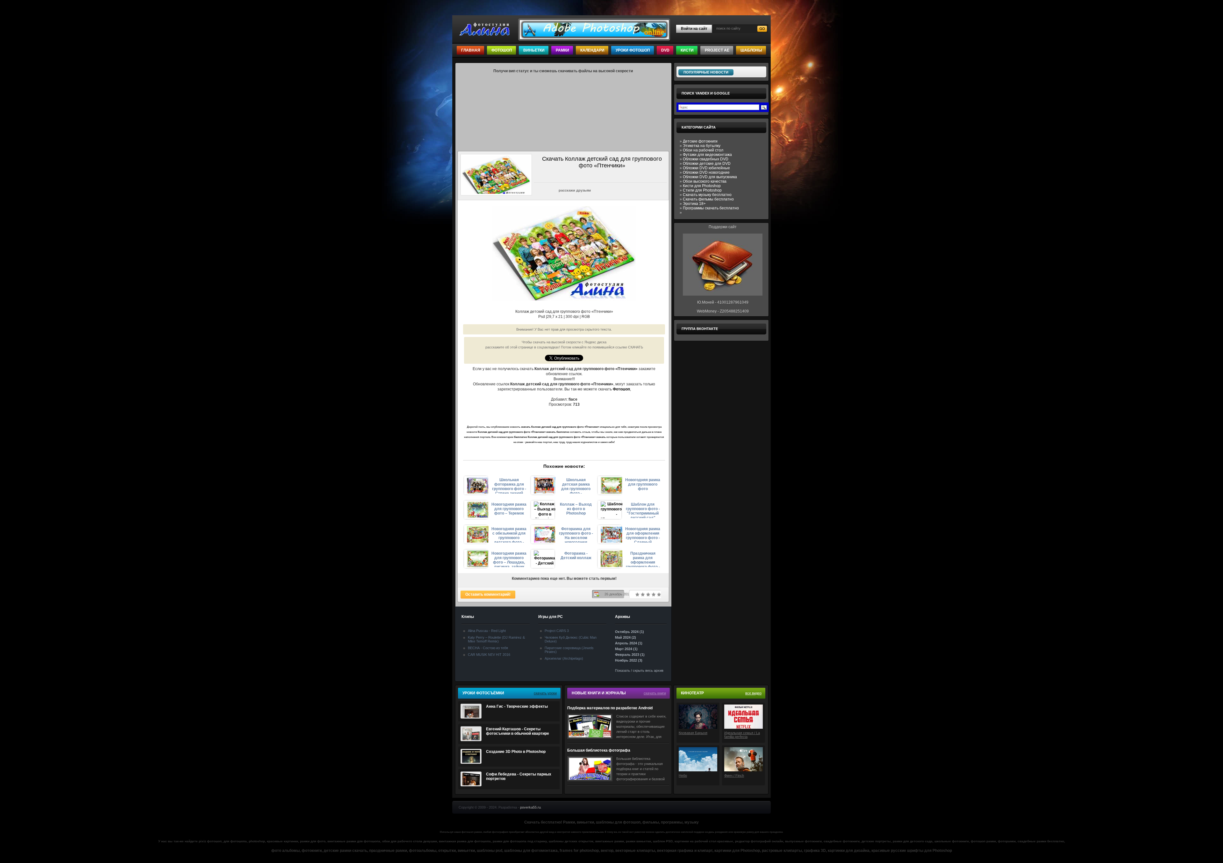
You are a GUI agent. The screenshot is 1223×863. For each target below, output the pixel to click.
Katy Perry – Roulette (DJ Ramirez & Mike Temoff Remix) (496, 639)
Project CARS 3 (557, 631)
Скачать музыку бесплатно (707, 195)
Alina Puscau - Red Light (487, 631)
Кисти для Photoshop (702, 186)
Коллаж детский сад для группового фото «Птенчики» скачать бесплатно (523, 432)
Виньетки (534, 50)
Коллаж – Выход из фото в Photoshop (576, 509)
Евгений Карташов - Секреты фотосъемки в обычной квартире (517, 731)
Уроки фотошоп (633, 50)
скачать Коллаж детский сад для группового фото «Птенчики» (560, 426)
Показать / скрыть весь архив (639, 670)
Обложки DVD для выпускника (710, 177)
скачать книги (655, 693)
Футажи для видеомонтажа (707, 154)
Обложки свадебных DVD (705, 159)
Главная (470, 50)
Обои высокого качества (704, 181)
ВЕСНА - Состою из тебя (488, 648)
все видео (753, 693)
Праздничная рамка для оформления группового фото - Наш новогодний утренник (643, 559)
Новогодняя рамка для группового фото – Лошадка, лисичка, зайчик (508, 559)
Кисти (687, 50)
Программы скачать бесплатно (711, 208)
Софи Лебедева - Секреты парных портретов (518, 776)
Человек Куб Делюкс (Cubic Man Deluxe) (571, 639)
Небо (683, 775)
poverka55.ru (530, 807)
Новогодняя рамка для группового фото (642, 484)
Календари (592, 50)
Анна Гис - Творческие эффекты (517, 706)
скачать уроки (545, 693)
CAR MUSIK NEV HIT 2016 (489, 654)
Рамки (562, 50)
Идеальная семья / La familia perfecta (742, 735)
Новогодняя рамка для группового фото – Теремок (508, 509)
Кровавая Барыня (693, 733)
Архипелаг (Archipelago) (564, 658)
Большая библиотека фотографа (598, 750)
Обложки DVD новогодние (706, 172)
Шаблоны (751, 50)
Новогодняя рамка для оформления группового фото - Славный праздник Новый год (642, 535)
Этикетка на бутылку (701, 146)
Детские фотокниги (700, 141)
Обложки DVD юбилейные (706, 168)
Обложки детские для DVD (707, 163)
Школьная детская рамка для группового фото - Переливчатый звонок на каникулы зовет (576, 486)
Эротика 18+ (694, 203)
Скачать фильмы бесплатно (708, 199)
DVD (665, 50)
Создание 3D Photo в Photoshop (516, 751)
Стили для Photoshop (702, 190)
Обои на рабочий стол (703, 150)
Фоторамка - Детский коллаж (576, 555)
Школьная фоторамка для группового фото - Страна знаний (509, 486)
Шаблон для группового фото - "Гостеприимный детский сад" (643, 510)
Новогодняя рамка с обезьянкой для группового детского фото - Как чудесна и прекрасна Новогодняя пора (508, 535)
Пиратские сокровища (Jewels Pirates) (569, 650)
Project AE (717, 50)
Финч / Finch (734, 775)
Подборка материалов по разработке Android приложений (610, 708)
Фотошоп (501, 50)
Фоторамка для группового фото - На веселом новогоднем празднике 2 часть (576, 535)
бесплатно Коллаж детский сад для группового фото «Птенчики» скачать (560, 437)
